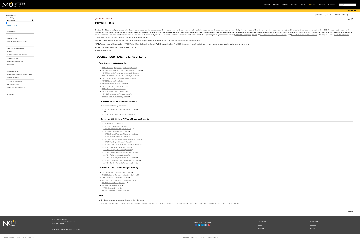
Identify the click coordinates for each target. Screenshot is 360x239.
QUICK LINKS (331, 4)
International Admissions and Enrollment (19, 74)
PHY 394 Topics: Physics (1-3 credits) (116, 137)
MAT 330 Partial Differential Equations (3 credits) (139, 44)
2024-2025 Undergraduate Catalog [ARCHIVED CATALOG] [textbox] (332, 15)
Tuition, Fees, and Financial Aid (16, 87)
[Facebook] (196, 225)
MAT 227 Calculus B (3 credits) (136, 203)
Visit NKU (202, 237)
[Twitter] (199, 225)
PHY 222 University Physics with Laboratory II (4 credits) (120, 73)
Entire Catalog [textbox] (10, 18)
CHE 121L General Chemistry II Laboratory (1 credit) (119, 180)
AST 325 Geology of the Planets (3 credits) (118, 150)
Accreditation (261, 228)
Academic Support (12, 58)
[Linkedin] (202, 225)
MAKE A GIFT (312, 4)
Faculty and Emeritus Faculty (16, 68)
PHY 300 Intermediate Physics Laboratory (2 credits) (119, 78)
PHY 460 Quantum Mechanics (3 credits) (115, 97)
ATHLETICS (294, 4)
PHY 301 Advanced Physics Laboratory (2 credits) (120, 109)
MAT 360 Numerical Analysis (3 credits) (273, 35)
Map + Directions (314, 221)
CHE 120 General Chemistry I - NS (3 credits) (117, 172)
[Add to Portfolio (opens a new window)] (348, 19)
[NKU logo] (13, 4)
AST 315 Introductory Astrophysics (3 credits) (118, 147)
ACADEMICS (276, 4)
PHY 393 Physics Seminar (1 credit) (114, 89)
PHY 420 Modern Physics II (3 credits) (116, 131)
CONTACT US (322, 4)
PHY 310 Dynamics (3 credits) (112, 81)
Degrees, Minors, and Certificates (17, 41)
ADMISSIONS (285, 4)
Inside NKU (31, 237)
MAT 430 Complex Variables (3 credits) (304, 35)
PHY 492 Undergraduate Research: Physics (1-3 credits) (122, 144)
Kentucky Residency (13, 77)
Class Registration (212, 237)
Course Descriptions (13, 44)
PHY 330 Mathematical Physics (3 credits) (187, 44)
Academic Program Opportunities (17, 54)
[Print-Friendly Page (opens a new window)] (350, 19)
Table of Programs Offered (15, 48)
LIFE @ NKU (303, 4)
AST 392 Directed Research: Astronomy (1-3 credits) (121, 152)
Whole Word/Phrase (13, 23)
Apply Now (194, 237)
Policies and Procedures (14, 81)
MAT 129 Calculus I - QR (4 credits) (113, 183)
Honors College (12, 38)
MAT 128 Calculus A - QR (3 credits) (112, 203)
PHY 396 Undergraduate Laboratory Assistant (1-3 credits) (123, 139)
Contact (260, 225)
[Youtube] (208, 225)
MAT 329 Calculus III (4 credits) (112, 188)
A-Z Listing (312, 228)
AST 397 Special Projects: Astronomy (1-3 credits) (120, 158)
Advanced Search (12, 26)
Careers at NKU (262, 221)
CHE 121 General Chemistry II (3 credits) (115, 177)
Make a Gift (186, 237)
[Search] (341, 5)
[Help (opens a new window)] (352, 19)
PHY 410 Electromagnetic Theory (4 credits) (116, 94)
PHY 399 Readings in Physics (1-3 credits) (118, 142)
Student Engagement (13, 84)
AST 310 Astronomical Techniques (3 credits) (118, 114)
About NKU (10, 51)
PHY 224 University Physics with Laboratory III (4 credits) (120, 76)
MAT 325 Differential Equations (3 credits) (115, 191)
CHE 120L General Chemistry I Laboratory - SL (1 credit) (120, 175)
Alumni (24, 237)
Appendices (10, 64)
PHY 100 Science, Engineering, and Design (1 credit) (119, 68)
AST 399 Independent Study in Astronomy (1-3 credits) (122, 160)
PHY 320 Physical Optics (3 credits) (115, 126)
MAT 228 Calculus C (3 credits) (162, 203)
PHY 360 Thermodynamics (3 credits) (114, 83)
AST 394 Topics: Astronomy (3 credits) (116, 155)
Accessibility (313, 225)
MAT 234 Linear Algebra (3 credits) (246, 35)
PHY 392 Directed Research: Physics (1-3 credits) (120, 134)
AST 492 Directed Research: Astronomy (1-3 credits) (121, 163)
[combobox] (334, 15)
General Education (12, 71)
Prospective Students (8, 237)
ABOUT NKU (267, 4)
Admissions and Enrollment (15, 61)
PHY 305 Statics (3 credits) (112, 123)
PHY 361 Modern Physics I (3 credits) (114, 86)
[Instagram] (205, 225)
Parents (18, 237)
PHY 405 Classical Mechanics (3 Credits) (115, 91)
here (111, 40)
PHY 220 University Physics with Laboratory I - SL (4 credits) (122, 70)
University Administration (14, 91)
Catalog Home (11, 31)
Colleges (10, 35)
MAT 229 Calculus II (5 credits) (112, 185)
